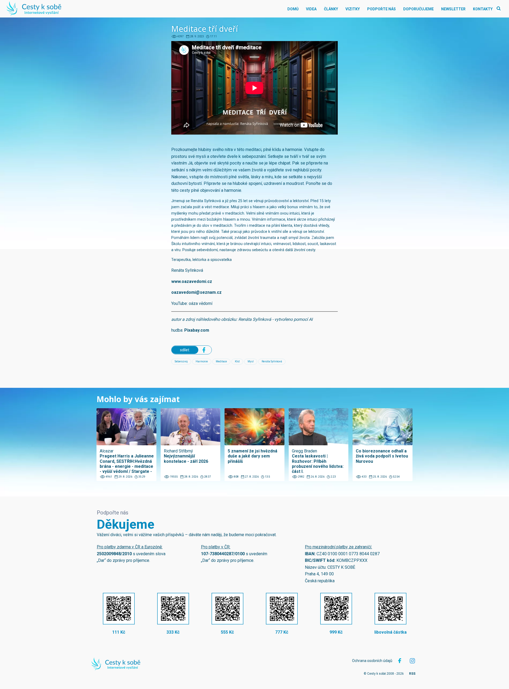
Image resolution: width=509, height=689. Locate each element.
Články (331, 9)
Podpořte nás (381, 9)
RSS (412, 673)
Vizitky (352, 9)
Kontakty (483, 9)
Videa (311, 9)
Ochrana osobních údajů (372, 661)
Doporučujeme (418, 9)
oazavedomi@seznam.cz (196, 292)
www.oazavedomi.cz (191, 281)
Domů (293, 9)
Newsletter (453, 9)
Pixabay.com (196, 330)
